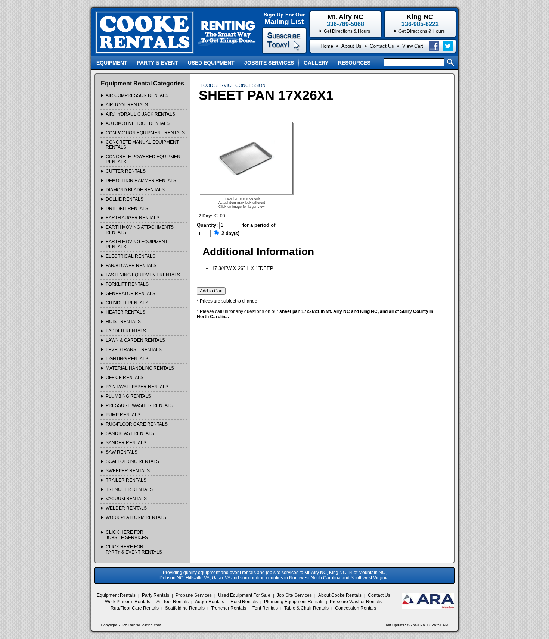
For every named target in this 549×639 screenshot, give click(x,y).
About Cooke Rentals (340, 595)
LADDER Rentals (126, 330)
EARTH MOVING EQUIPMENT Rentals (137, 244)
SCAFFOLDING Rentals (132, 461)
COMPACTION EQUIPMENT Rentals (145, 132)
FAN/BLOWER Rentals (131, 265)
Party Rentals (155, 595)
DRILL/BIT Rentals (127, 208)
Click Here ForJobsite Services (127, 535)
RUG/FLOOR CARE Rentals (137, 424)
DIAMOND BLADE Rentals (135, 189)
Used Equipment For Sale (244, 595)
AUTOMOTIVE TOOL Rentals (138, 123)
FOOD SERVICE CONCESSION (233, 85)
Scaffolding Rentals (185, 608)
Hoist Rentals (244, 601)
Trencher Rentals (228, 608)
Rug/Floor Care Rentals (135, 608)
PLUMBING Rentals (128, 396)
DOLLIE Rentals (124, 199)
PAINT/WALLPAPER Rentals (137, 386)
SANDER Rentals (126, 442)
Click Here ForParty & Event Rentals (134, 549)
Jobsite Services (269, 63)
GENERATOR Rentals (130, 293)
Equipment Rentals (116, 595)
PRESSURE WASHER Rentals (139, 405)
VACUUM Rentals (126, 498)
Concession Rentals (355, 608)
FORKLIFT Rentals (127, 284)
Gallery (316, 63)
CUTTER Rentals (126, 171)
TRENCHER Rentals (129, 489)
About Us (351, 46)
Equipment (111, 63)
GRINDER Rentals (127, 303)
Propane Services (194, 595)
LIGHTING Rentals (127, 358)
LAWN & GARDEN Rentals (135, 340)
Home (326, 46)
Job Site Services (294, 595)
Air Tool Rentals (172, 601)
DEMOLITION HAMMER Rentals (141, 180)
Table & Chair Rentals (306, 608)
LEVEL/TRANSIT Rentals (134, 349)
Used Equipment (211, 63)
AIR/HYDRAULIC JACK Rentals (140, 114)
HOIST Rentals (123, 321)
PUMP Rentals (123, 414)
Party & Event (157, 63)
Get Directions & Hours (421, 31)
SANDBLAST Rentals (130, 433)
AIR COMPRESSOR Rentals (137, 95)
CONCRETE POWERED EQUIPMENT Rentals (144, 159)
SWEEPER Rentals (128, 470)
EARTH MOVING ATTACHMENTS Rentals (140, 230)
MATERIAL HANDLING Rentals (140, 368)
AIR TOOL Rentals (127, 104)
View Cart (412, 46)
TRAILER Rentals (126, 480)
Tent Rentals (265, 608)
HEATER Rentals (125, 312)
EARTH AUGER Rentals (132, 217)
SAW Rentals (121, 452)
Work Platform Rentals (127, 601)
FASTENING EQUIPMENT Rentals (143, 275)
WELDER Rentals (126, 508)
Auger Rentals (209, 601)
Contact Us (382, 46)
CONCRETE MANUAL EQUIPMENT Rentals (142, 145)
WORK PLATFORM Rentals (136, 517)
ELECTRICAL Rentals (130, 256)
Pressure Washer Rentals (356, 601)
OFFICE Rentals (124, 377)
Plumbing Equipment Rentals (293, 601)
